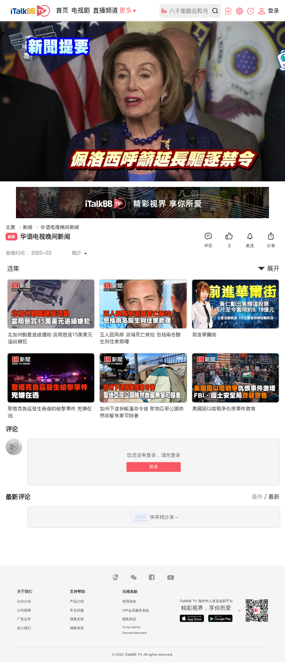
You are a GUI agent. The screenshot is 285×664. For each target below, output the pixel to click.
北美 (14, 227)
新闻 (31, 227)
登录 (153, 466)
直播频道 (105, 10)
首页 (62, 10)
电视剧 (80, 10)
